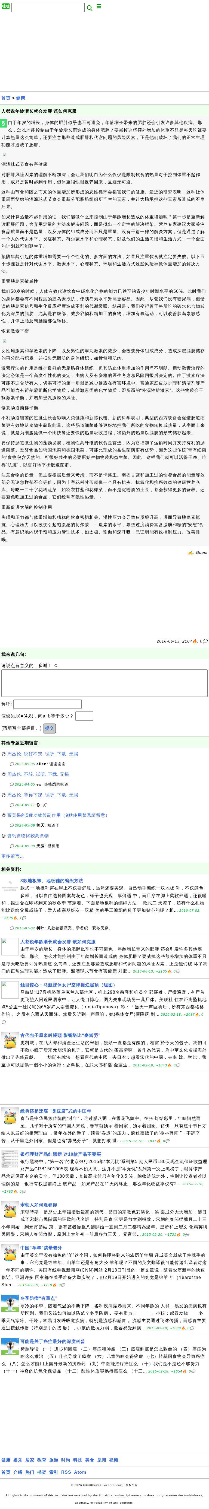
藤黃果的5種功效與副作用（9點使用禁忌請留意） (58, 815)
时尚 (65, 1460)
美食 (89, 1460)
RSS (66, 1472)
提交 (49, 728)
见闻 (101, 1460)
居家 (30, 1460)
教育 (42, 1460)
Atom (80, 1472)
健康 (20, 98)
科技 (77, 1460)
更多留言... (12, 856)
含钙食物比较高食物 (28, 835)
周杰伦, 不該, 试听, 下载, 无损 (38, 774)
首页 (6, 98)
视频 (113, 1460)
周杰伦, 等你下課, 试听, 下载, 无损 (42, 795)
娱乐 (18, 1460)
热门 (30, 1472)
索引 (54, 1472)
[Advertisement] (104, 53)
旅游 (54, 1460)
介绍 (18, 1472)
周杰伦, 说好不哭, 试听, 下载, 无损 (42, 754)
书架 (42, 1472)
